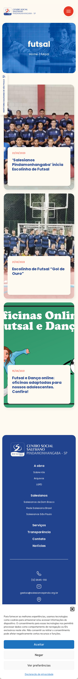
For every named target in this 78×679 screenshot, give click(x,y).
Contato (39, 539)
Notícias (39, 546)
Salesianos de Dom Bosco (39, 502)
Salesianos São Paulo (39, 514)
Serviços (39, 525)
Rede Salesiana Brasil (39, 508)
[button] (72, 609)
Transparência (39, 532)
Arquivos (39, 478)
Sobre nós (39, 472)
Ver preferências (39, 665)
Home (33, 54)
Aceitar (39, 644)
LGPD (39, 484)
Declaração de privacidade (39, 674)
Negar (39, 655)
